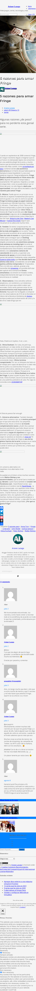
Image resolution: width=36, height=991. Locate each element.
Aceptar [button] (12, 907)
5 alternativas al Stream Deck (15, 890)
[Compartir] (18, 523)
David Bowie (26, 486)
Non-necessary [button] (5, 970)
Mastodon (10, 871)
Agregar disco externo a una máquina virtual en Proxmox (18, 882)
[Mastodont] (18, 576)
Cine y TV (31, 14)
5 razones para (13, 526)
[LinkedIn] (18, 514)
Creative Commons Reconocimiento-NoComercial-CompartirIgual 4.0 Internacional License (17, 869)
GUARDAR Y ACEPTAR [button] (8, 990)
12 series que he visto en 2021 (15, 886)
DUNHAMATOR (17, 382)
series (6, 112)
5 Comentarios (5, 582)
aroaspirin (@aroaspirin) (12, 681)
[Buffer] (18, 520)
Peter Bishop (18, 531)
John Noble (16, 529)
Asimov (29, 296)
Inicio (30, 6)
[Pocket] (18, 517)
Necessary (6, 953)
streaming (14, 268)
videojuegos (32, 8)
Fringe (33, 526)
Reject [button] (17, 907)
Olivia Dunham (6, 531)
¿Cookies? (22, 907)
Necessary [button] (4, 950)
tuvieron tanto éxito (7, 259)
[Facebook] (18, 507)
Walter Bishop (30, 531)
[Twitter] (18, 511)
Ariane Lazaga (10, 88)
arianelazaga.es (7, 571)
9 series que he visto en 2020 (15, 888)
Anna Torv (25, 526)
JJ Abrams (6, 529)
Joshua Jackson (27, 529)
